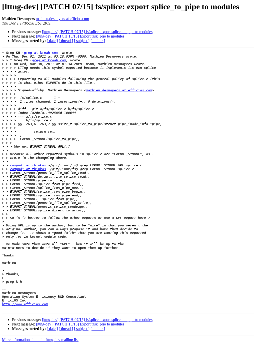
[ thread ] (66, 41)
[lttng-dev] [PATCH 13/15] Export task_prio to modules (80, 36)
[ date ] (52, 41)
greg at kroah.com (41, 53)
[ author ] (97, 41)
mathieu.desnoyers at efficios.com (62, 19)
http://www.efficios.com (25, 304)
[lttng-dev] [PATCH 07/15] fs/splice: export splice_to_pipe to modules (97, 32)
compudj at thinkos (28, 165)
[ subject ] (82, 41)
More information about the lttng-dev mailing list (40, 339)
